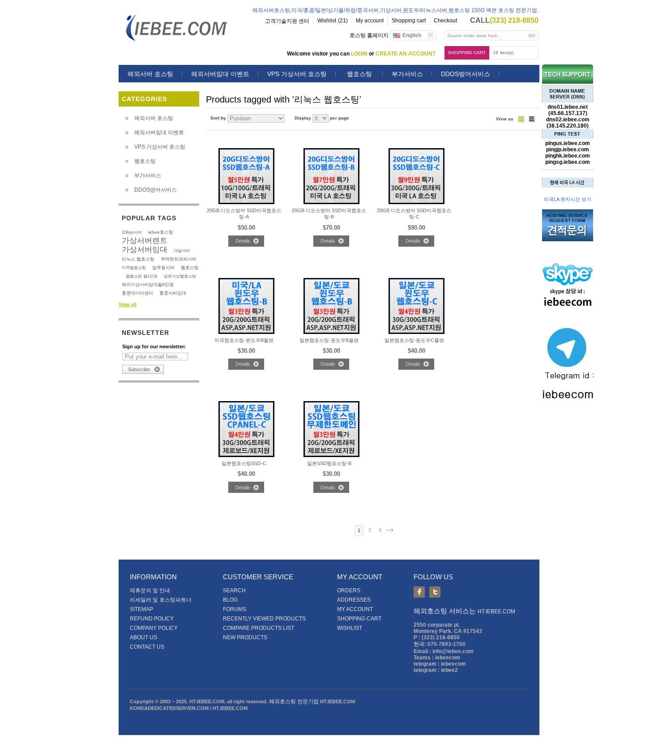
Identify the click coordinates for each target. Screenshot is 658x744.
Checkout (445, 20)
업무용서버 (163, 267)
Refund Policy (152, 619)
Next (389, 530)
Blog (230, 600)
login (359, 54)
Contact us (147, 647)
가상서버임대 (144, 249)
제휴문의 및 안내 (150, 590)
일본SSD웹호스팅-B (329, 463)
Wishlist (349, 628)
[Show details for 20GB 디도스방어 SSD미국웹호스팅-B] (331, 202)
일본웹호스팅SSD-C (244, 463)
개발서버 (182, 250)
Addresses (354, 600)
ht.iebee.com (496, 611)
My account (370, 20)
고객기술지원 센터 (287, 21)
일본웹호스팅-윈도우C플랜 (414, 340)
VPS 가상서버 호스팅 (297, 73)
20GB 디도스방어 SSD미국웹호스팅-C (414, 213)
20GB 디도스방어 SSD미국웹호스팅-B (329, 213)
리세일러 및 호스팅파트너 (161, 600)
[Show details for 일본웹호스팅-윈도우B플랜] (331, 332)
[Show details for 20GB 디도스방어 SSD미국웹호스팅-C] (416, 202)
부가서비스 (407, 73)
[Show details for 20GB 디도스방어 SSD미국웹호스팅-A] (246, 202)
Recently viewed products (264, 619)
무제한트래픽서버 (179, 259)
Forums (234, 609)
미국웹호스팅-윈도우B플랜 (243, 340)
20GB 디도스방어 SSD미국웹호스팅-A (244, 213)
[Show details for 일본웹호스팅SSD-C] (246, 455)
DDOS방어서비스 (465, 73)
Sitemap (141, 609)
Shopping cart (467, 52)
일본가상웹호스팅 (180, 276)
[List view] (532, 119)
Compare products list (258, 628)
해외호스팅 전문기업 (294, 701)
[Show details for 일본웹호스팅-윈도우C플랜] (416, 332)
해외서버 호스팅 (150, 73)
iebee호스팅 (160, 232)
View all (128, 304)
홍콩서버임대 (172, 293)
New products (245, 637)
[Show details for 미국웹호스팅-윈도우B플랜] (246, 332)
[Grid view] (521, 119)
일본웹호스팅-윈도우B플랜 (329, 340)
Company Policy (154, 628)
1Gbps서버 (132, 232)
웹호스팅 (359, 73)
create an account (406, 54)
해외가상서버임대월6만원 (148, 284)
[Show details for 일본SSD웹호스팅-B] (331, 455)
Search (234, 590)
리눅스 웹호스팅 (138, 259)
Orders (348, 590)
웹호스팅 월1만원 (142, 276)
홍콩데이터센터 (137, 293)
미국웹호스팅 (134, 267)
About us (143, 637)
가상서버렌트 (144, 240)
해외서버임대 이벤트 (220, 73)
